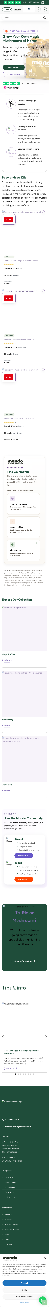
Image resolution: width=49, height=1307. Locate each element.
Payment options (11, 1224)
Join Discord (23, 855)
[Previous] (3, 1036)
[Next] (45, 1036)
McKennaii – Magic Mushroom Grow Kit (19, 340)
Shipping (8, 1219)
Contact (8, 1239)
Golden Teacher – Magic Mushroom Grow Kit (21, 261)
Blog (7, 1234)
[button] (45, 1258)
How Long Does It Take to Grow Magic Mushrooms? (21, 1052)
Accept (24, 1283)
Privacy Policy (24, 1302)
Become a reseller (12, 1229)
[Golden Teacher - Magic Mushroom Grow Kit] (23, 231)
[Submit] (44, 17)
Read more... (10, 1068)
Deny (24, 1290)
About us (8, 1214)
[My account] (39, 9)
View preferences (24, 1297)
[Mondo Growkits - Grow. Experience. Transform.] (17, 9)
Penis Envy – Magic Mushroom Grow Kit (19, 418)
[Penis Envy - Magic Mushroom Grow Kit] (23, 389)
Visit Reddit (24, 879)
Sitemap (8, 1244)
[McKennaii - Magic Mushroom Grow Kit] (23, 310)
